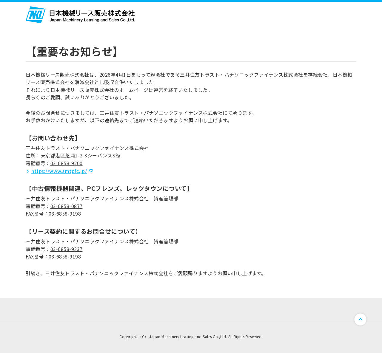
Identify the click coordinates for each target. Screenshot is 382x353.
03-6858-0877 (66, 206)
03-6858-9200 (66, 163)
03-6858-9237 (66, 249)
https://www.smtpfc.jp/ (59, 170)
